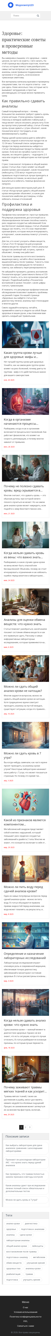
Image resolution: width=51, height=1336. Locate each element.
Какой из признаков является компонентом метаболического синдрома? (25, 822)
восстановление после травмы (21, 1251)
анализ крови (13, 1223)
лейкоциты (37, 1246)
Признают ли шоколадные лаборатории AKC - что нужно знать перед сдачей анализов (25, 1162)
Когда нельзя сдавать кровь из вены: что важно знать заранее (24, 555)
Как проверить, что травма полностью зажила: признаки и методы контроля (25, 1175)
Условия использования (25, 1312)
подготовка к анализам (32, 1229)
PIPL (25, 1321)
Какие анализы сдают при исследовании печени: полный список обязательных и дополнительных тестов (25, 1188)
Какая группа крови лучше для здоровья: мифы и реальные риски (23, 355)
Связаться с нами (25, 1326)
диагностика (31, 1223)
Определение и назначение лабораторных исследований (25, 956)
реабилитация (13, 1274)
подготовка (12, 1279)
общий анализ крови (16, 1246)
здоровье (11, 1229)
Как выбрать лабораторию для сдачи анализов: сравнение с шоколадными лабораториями (24, 1148)
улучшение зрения (36, 1262)
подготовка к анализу (17, 1257)
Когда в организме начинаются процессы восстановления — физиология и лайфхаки (21, 421)
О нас (25, 1307)
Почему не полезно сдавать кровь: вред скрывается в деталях (24, 488)
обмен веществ (14, 1262)
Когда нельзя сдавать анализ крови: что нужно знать (25, 1022)
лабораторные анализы (17, 1240)
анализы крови (33, 1268)
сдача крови (26, 1234)
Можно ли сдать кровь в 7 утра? (22, 755)
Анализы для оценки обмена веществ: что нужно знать (24, 622)
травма (29, 1274)
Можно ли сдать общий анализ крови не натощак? (23, 688)
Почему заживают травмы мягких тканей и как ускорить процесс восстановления (25, 1089)
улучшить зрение (31, 1279)
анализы (10, 1234)
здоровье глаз (13, 1268)
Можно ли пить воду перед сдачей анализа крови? (23, 889)
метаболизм (39, 1257)
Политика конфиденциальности (25, 1316)
